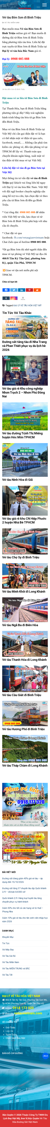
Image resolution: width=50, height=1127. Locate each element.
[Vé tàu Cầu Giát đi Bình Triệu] (25, 679)
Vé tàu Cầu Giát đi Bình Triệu (21, 695)
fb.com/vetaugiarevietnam (29, 237)
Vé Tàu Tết (7, 975)
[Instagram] (14, 296)
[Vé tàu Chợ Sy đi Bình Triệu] (25, 541)
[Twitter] (14, 288)
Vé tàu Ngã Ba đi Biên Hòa (20, 625)
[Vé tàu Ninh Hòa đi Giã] (25, 460)
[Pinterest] (29, 288)
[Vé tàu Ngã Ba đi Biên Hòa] (25, 609)
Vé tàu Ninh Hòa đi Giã (17, 479)
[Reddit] (37, 288)
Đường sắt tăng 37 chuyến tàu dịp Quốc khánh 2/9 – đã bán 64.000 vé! (24, 890)
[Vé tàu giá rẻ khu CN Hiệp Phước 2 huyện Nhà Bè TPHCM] (25, 501)
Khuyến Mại (7, 937)
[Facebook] (6, 288)
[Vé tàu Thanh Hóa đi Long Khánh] (25, 644)
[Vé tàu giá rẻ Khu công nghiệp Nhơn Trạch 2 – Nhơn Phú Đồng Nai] (25, 371)
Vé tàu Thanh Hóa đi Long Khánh (24, 659)
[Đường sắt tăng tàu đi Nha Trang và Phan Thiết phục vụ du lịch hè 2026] (25, 327)
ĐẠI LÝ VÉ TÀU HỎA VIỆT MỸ (27, 305)
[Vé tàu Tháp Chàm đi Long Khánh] (25, 749)
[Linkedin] (21, 288)
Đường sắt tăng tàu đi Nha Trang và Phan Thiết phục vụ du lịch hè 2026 (24, 345)
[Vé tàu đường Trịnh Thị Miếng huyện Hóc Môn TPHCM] (25, 416)
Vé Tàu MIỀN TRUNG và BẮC (16, 968)
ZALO (45, 1056)
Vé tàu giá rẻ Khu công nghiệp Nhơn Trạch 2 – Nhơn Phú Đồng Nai (23, 392)
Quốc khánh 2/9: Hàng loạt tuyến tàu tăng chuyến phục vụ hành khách (22, 900)
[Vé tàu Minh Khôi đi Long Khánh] (25, 576)
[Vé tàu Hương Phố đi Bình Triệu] (25, 713)
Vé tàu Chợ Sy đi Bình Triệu (20, 557)
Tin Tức (5, 943)
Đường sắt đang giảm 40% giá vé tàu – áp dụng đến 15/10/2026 (22, 880)
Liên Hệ (9, 1031)
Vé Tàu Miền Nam (11, 23)
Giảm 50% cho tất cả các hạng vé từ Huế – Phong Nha (22, 910)
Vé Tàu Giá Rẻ (8, 956)
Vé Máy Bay (8, 949)
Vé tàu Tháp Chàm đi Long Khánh (25, 765)
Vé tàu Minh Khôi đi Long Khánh (23, 591)
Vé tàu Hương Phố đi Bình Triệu (23, 729)
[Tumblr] (6, 296)
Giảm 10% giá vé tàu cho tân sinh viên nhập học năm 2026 (25, 920)
